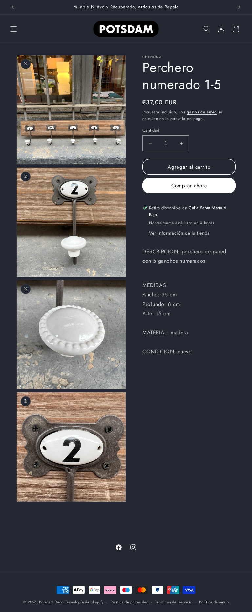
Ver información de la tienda (179, 233)
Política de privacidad (129, 602)
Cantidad (150, 130)
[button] (14, 29)
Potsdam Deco (51, 602)
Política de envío (214, 602)
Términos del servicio (174, 602)
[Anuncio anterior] (13, 7)
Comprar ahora (189, 185)
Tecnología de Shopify (84, 602)
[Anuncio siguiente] (239, 7)
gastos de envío (202, 112)
